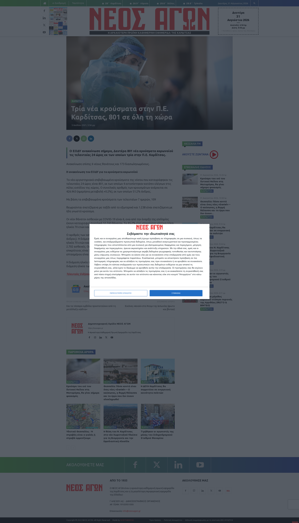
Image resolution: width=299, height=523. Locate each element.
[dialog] (149, 261)
